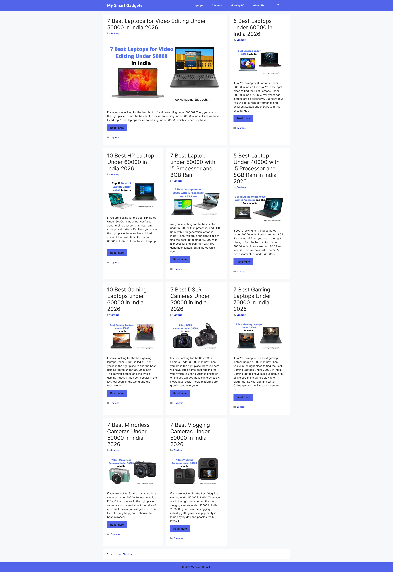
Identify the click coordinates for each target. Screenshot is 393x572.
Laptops (198, 5)
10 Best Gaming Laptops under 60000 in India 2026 (127, 299)
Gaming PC (238, 5)
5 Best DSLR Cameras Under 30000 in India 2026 (190, 299)
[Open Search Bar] (278, 5)
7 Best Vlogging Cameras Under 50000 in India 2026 (190, 434)
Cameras (217, 5)
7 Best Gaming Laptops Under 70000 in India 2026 (252, 299)
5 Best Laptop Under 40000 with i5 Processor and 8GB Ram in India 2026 (256, 168)
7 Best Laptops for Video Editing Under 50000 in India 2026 (156, 24)
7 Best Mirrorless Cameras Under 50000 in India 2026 (128, 434)
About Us (258, 5)
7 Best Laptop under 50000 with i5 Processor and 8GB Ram (192, 165)
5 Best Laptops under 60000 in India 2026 (252, 27)
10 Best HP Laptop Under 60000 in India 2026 (130, 162)
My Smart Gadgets (124, 5)
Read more (117, 127)
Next (127, 554)
